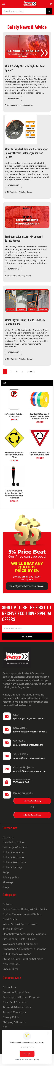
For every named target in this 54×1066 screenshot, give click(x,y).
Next (30, 371)
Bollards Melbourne (14, 862)
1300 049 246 (21, 782)
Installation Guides (14, 842)
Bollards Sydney (12, 867)
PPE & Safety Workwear (17, 954)
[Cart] (51, 3)
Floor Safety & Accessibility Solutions (24, 934)
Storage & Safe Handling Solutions (23, 959)
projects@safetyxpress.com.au (29, 771)
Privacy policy (11, 877)
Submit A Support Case (32, 815)
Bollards (7, 904)
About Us (8, 837)
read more (13, 98)
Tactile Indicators (13, 929)
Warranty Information (15, 847)
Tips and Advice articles (17, 1007)
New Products (11, 964)
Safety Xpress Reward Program (21, 997)
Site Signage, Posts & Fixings (19, 939)
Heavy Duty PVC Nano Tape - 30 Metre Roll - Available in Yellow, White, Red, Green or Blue (39, 416)
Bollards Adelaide (13, 852)
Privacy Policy (11, 1017)
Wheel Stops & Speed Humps (20, 924)
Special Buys (10, 969)
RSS (5, 1027)
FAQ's (6, 872)
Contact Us (9, 987)
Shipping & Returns (14, 1022)
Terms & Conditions (14, 1012)
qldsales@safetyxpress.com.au (29, 718)
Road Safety (10, 919)
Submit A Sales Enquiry (32, 801)
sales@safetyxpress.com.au (28, 745)
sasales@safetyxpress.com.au (29, 758)
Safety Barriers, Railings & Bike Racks (25, 909)
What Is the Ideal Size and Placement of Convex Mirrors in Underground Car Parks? (26, 153)
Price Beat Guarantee (15, 1002)
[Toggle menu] (3, 3)
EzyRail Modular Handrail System (22, 914)
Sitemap (8, 882)
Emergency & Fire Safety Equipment (24, 949)
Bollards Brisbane (13, 857)
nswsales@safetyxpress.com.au (30, 731)
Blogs (6, 887)
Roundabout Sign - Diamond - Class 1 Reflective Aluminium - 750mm (14, 454)
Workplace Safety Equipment (20, 944)
